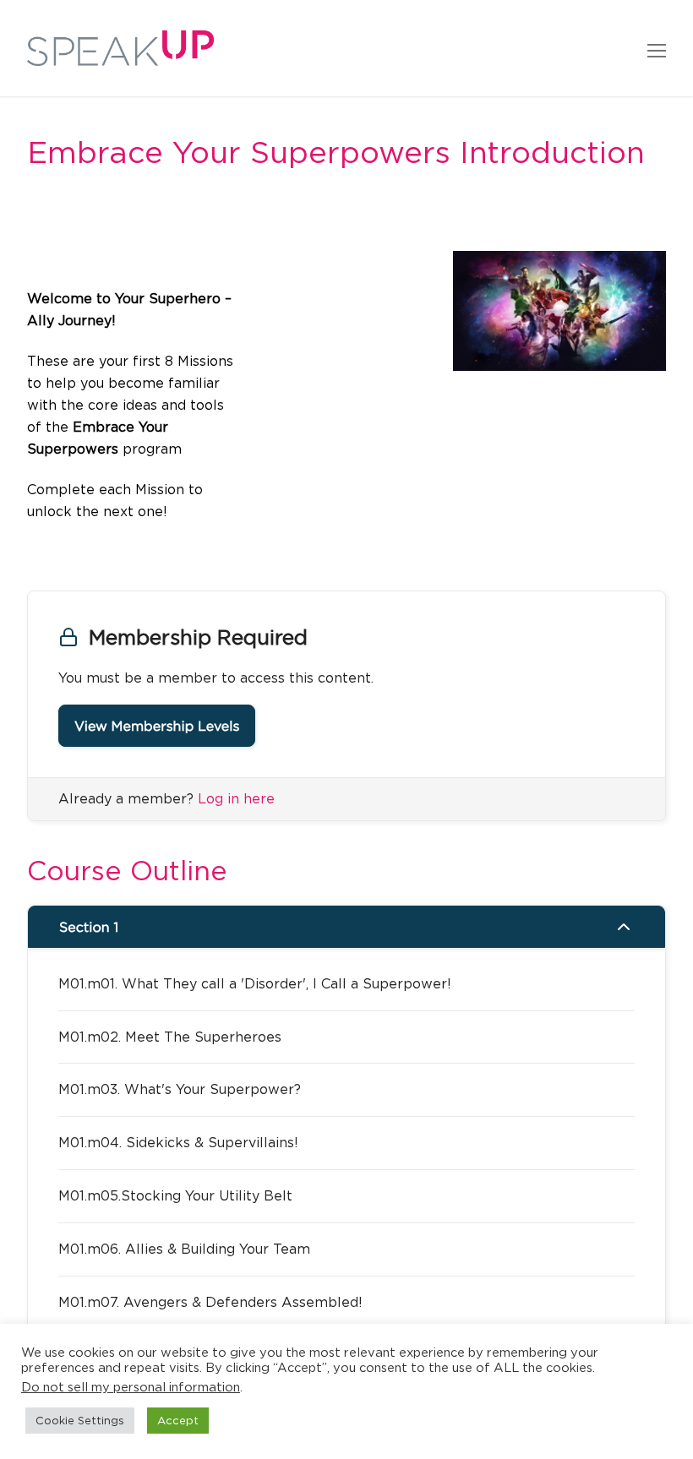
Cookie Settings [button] (79, 1420)
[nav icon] (656, 48)
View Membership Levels (156, 725)
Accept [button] (178, 1420)
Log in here (236, 798)
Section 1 (88, 926)
